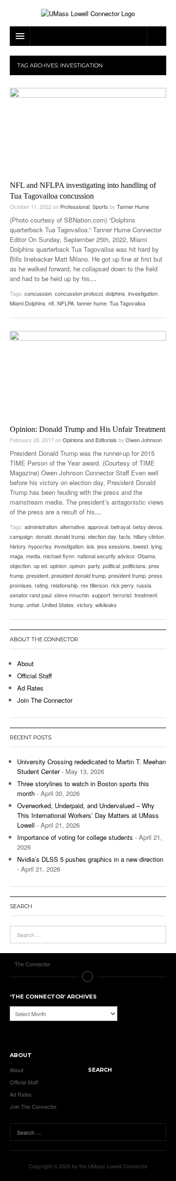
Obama (146, 556)
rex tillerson (94, 585)
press (155, 575)
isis (90, 546)
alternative (72, 526)
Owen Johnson (144, 440)
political (111, 566)
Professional (74, 206)
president (37, 575)
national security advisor (105, 556)
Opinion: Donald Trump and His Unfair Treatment (87, 429)
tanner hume (92, 303)
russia (143, 585)
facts (125, 536)
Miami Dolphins (27, 303)
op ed (40, 566)
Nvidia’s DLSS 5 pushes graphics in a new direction (90, 859)
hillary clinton (148, 536)
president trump (127, 575)
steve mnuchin (71, 595)
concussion (38, 293)
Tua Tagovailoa (127, 303)
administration (40, 526)
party (94, 566)
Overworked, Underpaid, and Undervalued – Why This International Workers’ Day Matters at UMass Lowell (88, 815)
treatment (145, 595)
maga (16, 556)
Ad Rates (30, 687)
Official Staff (34, 675)
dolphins (115, 293)
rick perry (122, 585)
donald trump (69, 536)
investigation (142, 293)
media (33, 556)
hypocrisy (39, 546)
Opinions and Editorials (90, 440)
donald (43, 536)
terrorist (122, 595)
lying (156, 546)
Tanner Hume (133, 206)
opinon (77, 566)
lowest (140, 546)
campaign (21, 536)
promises (21, 585)
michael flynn (58, 556)
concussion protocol (79, 293)
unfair (32, 605)
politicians (134, 566)
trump (16, 605)
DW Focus (88, 36)
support (101, 595)
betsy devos (147, 526)
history (17, 546)
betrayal (120, 526)
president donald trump (78, 575)
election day (102, 536)
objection (20, 566)
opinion (58, 566)
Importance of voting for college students (75, 837)
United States (58, 605)
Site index (88, 976)
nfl (51, 303)
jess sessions (113, 546)
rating (41, 585)
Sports (100, 206)
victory (84, 605)
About (25, 663)
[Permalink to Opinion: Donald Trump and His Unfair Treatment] (88, 375)
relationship (64, 585)
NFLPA (65, 303)
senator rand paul (30, 595)
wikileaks (106, 605)
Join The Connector (44, 700)
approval (98, 526)
